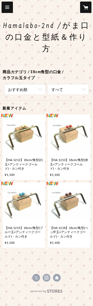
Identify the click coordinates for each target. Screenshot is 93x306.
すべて (57, 89)
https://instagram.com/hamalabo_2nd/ (46, 278)
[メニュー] (7, 7)
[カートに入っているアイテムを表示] (85, 7)
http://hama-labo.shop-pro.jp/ (57, 278)
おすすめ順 (17, 89)
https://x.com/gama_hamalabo (36, 278)
